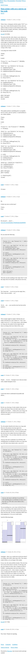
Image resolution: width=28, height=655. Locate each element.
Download (18, 0)
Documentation (11, 0)
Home (1, 0)
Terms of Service (5, 647)
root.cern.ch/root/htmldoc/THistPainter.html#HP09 (13, 222)
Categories (8, 644)
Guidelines (15, 644)
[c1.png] (14, 532)
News (5, 0)
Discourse (9, 651)
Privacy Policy (14, 647)
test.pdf (2, 34)
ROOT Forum (4, 5)
